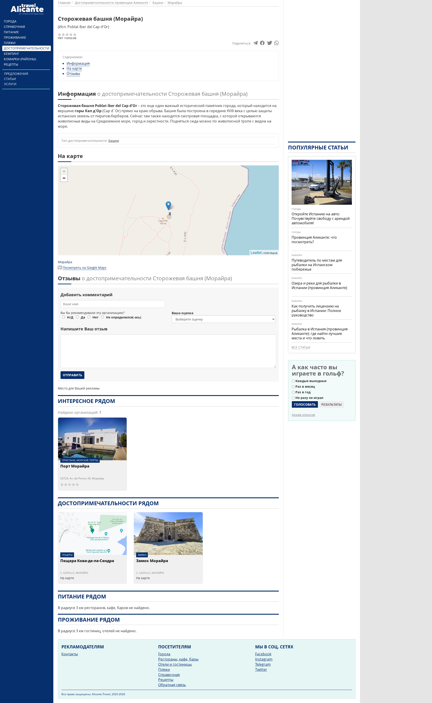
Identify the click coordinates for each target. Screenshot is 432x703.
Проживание (15, 37)
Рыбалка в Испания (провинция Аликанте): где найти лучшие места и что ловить (320, 333)
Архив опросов (303, 415)
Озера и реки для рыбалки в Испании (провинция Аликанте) (319, 285)
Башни (113, 140)
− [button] (64, 178)
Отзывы (73, 73)
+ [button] (64, 171)
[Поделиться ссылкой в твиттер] (269, 44)
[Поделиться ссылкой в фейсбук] (262, 44)
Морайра (65, 262)
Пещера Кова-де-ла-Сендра (87, 561)
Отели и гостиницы (175, 664)
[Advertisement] (322, 67)
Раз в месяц (305, 386)
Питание (11, 32)
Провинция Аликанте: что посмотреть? (314, 239)
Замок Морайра (152, 561)
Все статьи (301, 347)
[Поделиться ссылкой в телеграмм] (255, 44)
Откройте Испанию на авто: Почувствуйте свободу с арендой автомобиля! (321, 218)
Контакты (69, 654)
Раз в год (302, 392)
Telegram (263, 664)
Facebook (263, 654)
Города (10, 21)
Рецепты (11, 64)
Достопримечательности (26, 48)
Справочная (14, 26)
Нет (95, 317)
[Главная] (27, 9)
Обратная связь (172, 684)
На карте (74, 68)
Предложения (16, 73)
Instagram (263, 659)
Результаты (331, 404)
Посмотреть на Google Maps (84, 267)
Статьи (10, 79)
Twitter (261, 669)
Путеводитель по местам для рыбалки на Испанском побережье (317, 265)
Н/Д (70, 317)
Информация (78, 63)
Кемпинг (11, 53)
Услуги (10, 84)
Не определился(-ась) (123, 317)
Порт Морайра (74, 466)
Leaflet (256, 252)
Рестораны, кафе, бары (178, 659)
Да (83, 317)
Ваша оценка (182, 313)
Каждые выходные (310, 381)
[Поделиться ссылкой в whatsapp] (276, 44)
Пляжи (10, 43)
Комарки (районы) (20, 59)
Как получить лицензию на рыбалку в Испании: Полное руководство (316, 311)
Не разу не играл (309, 398)
